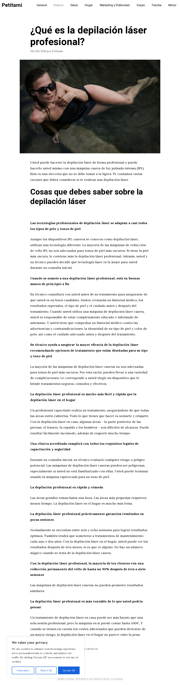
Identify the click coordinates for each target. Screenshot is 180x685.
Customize (23, 670)
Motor (172, 5)
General (42, 5)
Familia (156, 5)
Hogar (89, 5)
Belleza (58, 5)
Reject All (46, 670)
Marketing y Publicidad (115, 5)
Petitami (12, 5)
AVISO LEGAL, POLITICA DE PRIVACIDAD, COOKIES (90, 679)
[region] (45, 657)
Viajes (141, 5)
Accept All (69, 670)
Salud (74, 5)
